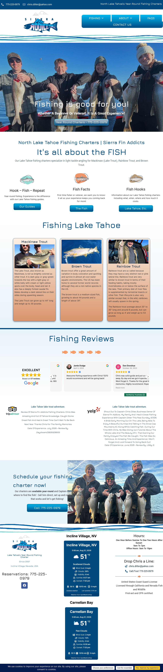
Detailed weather (72, 591)
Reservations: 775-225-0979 (24, 576)
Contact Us (122, 24)
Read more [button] (107, 388)
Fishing (94, 18)
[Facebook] (24, 585)
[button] (148, 377)
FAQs (151, 18)
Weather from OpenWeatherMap (81, 595)
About (124, 18)
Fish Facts (81, 189)
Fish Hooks (135, 189)
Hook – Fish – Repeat (27, 190)
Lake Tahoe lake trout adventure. (48, 406)
